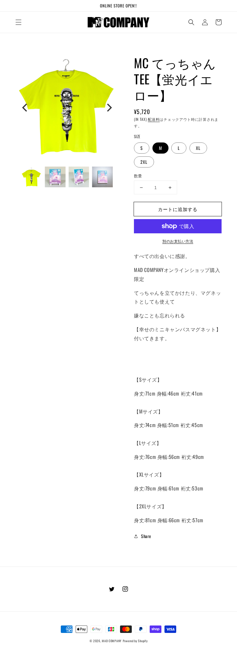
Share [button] (146, 536)
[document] (66, 107)
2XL (144, 162)
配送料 (154, 119)
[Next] (108, 107)
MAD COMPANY (112, 640)
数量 (138, 176)
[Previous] (25, 107)
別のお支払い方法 (177, 241)
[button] (18, 22)
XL (198, 148)
